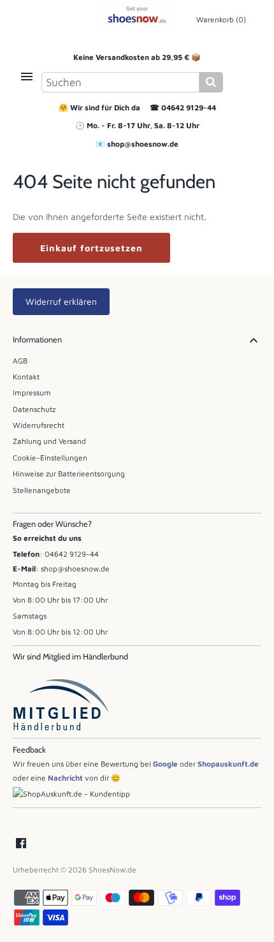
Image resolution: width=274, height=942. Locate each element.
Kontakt (26, 376)
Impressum (32, 392)
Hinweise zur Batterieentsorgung (69, 473)
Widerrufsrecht (38, 425)
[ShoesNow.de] (137, 14)
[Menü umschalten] (27, 77)
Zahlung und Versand (49, 441)
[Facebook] (21, 844)
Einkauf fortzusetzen (91, 247)
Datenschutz (34, 409)
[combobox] (120, 82)
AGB (20, 361)
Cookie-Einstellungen (50, 457)
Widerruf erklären (61, 301)
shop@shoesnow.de (142, 144)
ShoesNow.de (112, 869)
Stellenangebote (42, 490)
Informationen (37, 339)
